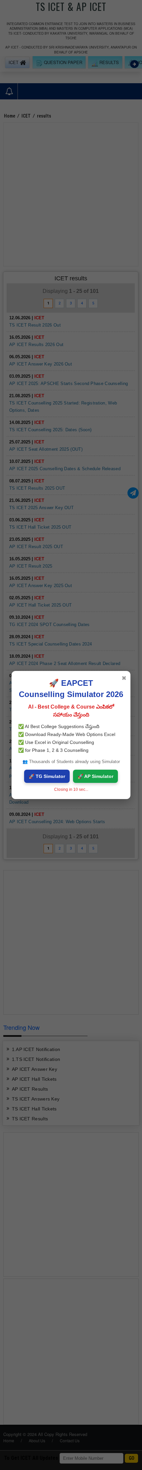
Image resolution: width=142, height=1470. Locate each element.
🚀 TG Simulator (47, 776)
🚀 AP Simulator (95, 776)
